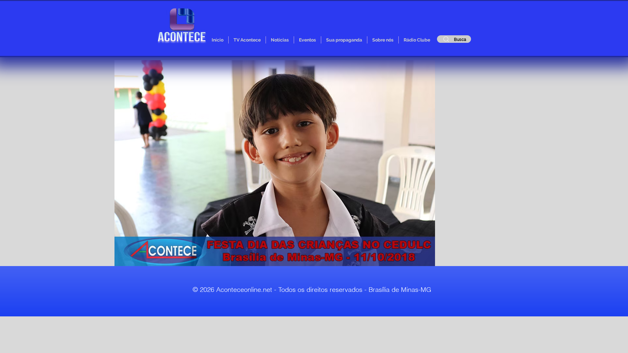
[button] (274, 163)
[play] (419, 260)
